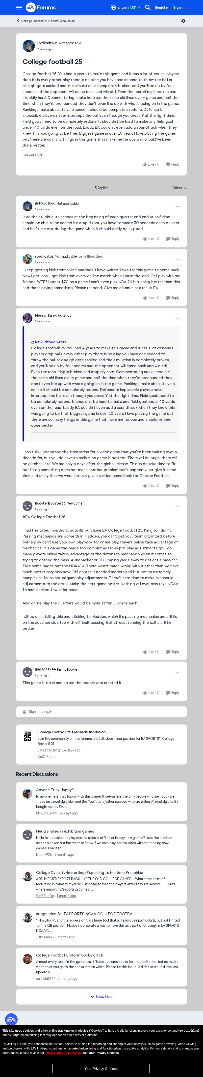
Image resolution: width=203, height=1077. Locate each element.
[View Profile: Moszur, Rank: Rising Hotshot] (27, 318)
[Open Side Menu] (19, 7)
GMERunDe (45, 896)
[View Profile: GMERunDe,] (27, 876)
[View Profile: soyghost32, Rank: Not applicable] (27, 259)
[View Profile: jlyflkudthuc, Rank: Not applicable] (29, 46)
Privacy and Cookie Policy (63, 1053)
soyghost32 (44, 256)
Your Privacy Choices (101, 1069)
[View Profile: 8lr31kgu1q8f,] (27, 794)
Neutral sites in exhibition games (65, 831)
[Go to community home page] (41, 7)
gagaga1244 (45, 669)
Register (162, 7)
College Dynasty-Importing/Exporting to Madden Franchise (89, 872)
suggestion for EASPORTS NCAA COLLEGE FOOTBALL (86, 913)
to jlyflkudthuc (90, 256)
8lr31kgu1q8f (46, 813)
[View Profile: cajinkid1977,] (27, 959)
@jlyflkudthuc (43, 342)
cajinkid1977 (45, 978)
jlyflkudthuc (47, 43)
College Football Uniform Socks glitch (69, 955)
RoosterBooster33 (50, 503)
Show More (104, 996)
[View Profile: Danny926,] (27, 835)
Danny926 (44, 854)
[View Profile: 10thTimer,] (27, 918)
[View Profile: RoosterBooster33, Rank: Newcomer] (27, 506)
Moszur (41, 315)
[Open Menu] (183, 20)
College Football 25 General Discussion (48, 21)
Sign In (178, 7)
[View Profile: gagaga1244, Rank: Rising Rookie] (27, 672)
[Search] (148, 7)
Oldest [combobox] (179, 188)
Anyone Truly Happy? (55, 789)
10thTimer (44, 937)
